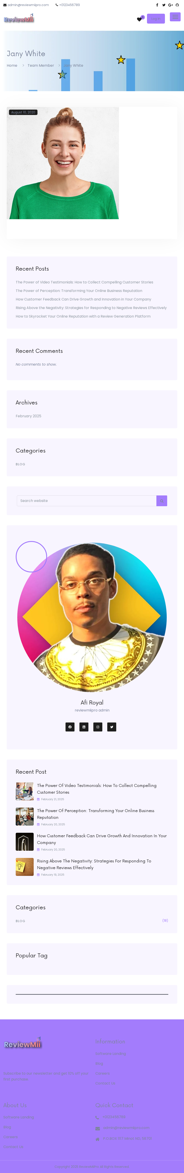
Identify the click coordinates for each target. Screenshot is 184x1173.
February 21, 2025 (52, 799)
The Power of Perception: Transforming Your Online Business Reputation (79, 290)
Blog (20, 464)
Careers (102, 1073)
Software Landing (110, 1053)
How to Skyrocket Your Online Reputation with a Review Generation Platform (83, 316)
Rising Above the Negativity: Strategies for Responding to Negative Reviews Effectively (91, 307)
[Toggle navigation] (175, 16)
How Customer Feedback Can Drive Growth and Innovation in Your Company (83, 299)
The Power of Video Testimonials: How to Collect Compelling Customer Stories (84, 282)
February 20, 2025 (53, 824)
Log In (155, 18)
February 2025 (28, 416)
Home (12, 65)
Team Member (41, 65)
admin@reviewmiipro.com (28, 5)
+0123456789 (69, 5)
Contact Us (105, 1083)
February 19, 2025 (52, 875)
